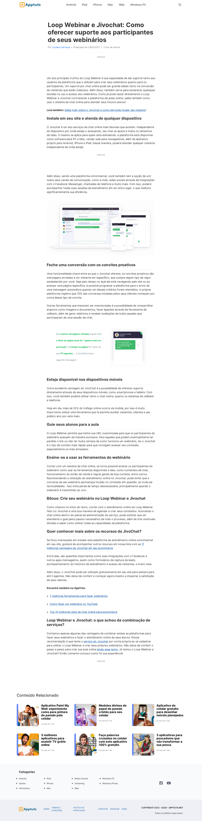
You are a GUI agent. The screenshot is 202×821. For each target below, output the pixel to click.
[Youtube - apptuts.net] (169, 783)
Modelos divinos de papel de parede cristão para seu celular (113, 710)
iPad (84, 4)
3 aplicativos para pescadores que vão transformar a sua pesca (169, 740)
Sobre (46, 809)
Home (124, 809)
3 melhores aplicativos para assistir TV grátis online (53, 740)
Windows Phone (110, 783)
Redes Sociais (81, 778)
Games (22, 783)
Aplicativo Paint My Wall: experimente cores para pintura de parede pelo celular (55, 712)
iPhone (97, 4)
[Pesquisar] (180, 4)
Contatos (103, 809)
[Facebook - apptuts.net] (161, 783)
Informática (24, 788)
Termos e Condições (56, 809)
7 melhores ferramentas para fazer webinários (79, 596)
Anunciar (114, 809)
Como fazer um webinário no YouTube (74, 604)
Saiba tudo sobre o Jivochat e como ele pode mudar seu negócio (105, 110)
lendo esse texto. (107, 649)
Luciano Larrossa (61, 47)
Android (71, 4)
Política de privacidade (79, 809)
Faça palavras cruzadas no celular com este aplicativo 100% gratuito (113, 740)
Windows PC (138, 4)
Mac (110, 4)
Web (121, 4)
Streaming (79, 783)
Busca (152, 4)
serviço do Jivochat (96, 641)
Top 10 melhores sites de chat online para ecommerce (83, 612)
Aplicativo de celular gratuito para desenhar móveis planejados (169, 710)
